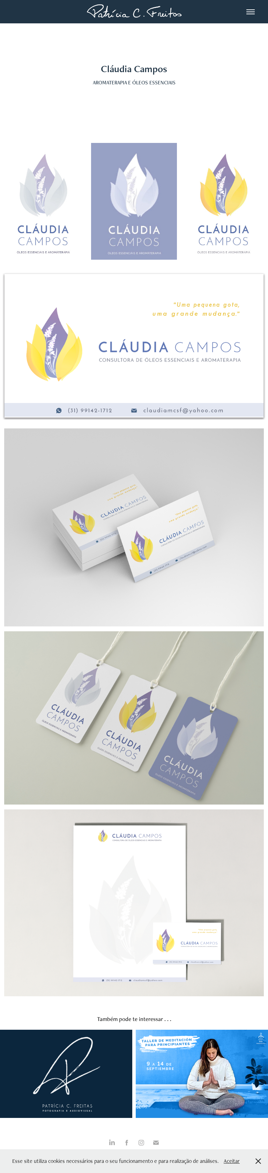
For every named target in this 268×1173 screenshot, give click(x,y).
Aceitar (232, 1161)
